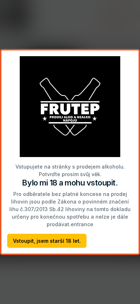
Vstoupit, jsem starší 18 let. (47, 241)
